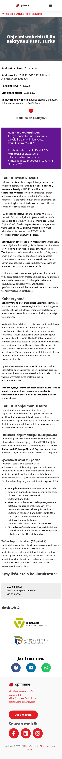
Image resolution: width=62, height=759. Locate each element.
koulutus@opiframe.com (22, 701)
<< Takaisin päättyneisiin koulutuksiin (22, 13)
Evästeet (31, 749)
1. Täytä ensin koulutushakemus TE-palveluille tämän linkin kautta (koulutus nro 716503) (29, 139)
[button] (50, 5)
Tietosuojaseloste (48, 746)
